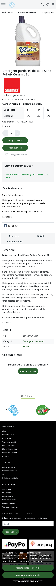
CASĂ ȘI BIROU (7, 12)
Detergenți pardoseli (33, 341)
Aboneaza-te (11, 531)
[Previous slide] (6, 410)
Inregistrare (7, 492)
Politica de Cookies (9, 452)
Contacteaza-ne (8, 467)
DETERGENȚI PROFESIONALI (27, 12)
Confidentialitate (8, 445)
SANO (26, 346)
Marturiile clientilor (9, 449)
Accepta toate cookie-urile (28, 567)
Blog (4, 431)
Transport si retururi (10, 507)
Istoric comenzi (8, 496)
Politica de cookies (18, 558)
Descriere (14, 236)
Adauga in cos (15, 147)
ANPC (4, 474)
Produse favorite (9, 500)
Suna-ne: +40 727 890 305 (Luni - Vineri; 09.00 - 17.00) (27, 176)
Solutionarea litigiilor (10, 478)
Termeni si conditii (9, 442)
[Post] (10, 225)
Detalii (40, 236)
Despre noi (6, 438)
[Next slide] (49, 410)
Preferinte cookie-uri (28, 581)
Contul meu (6, 489)
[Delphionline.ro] (12, 4)
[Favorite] (47, 4)
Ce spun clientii (15, 241)
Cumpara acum (15, 140)
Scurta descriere (12, 188)
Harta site (6, 456)
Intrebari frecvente (9, 471)
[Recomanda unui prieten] (17, 225)
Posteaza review (28, 371)
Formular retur (8, 435)
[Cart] (53, 4)
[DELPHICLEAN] (13, 415)
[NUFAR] (42, 415)
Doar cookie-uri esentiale (28, 575)
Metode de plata (8, 503)
